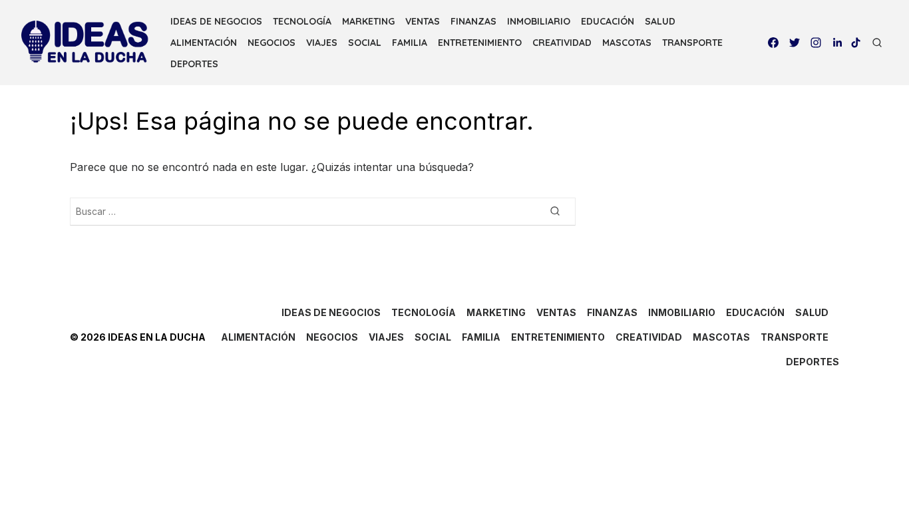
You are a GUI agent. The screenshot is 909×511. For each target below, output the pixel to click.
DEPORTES (194, 64)
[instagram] (816, 43)
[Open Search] (877, 43)
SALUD (660, 21)
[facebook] (773, 43)
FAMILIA (409, 43)
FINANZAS (473, 21)
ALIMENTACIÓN (203, 43)
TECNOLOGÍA (302, 21)
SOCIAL (364, 43)
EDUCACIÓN (607, 21)
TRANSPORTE (692, 43)
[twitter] (795, 43)
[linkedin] (837, 43)
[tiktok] (855, 42)
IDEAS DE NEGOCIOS (216, 21)
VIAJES (321, 43)
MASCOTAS (626, 43)
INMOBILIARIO (538, 21)
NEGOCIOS (271, 43)
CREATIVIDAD (562, 43)
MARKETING (368, 21)
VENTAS (422, 21)
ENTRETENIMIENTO (480, 43)
